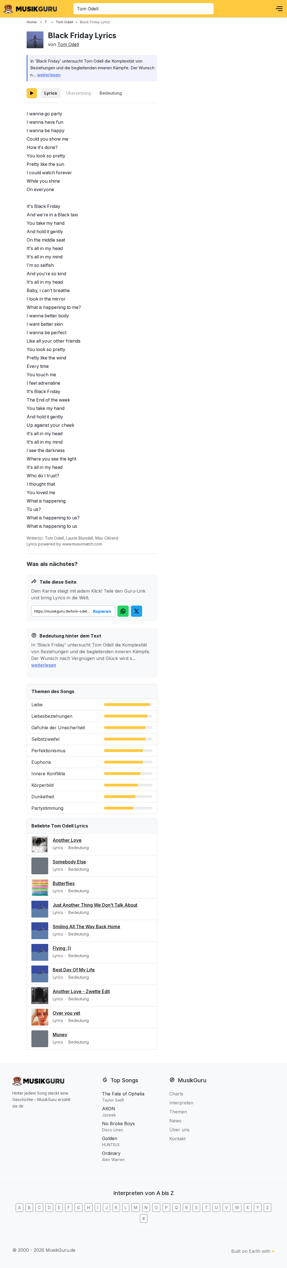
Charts (176, 1094)
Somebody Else (69, 862)
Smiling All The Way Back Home (86, 926)
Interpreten (181, 1103)
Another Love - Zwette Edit (81, 991)
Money (60, 1034)
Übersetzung (78, 93)
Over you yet (66, 1013)
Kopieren (102, 611)
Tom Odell (68, 44)
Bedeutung (110, 93)
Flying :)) (62, 948)
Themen (178, 1112)
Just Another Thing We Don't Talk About (95, 905)
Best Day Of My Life (74, 970)
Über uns (179, 1129)
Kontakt (177, 1138)
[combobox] (143, 8)
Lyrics (50, 93)
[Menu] (279, 8)
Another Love (67, 840)
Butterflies (64, 883)
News (175, 1120)
